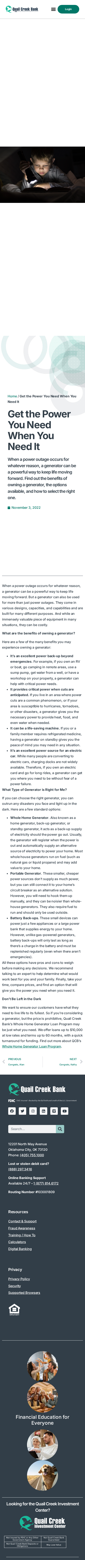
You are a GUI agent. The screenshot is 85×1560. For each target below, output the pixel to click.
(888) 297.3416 (20, 1169)
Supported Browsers (24, 1293)
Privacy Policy (19, 1279)
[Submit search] (60, 1129)
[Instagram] (33, 1111)
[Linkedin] (43, 1111)
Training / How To (21, 1235)
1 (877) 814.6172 (45, 1183)
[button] (53, 9)
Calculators (17, 1242)
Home (12, 396)
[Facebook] (12, 1111)
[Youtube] (64, 1111)
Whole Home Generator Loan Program (31, 1046)
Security (14, 1286)
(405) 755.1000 (32, 1155)
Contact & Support (22, 1221)
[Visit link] (42, 1526)
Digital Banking (20, 1249)
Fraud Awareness (21, 1228)
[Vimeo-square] (54, 1111)
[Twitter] (22, 1111)
